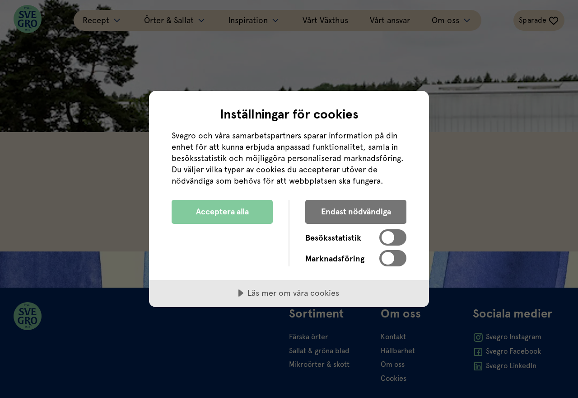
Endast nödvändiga (356, 211)
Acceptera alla (222, 211)
